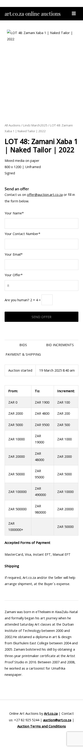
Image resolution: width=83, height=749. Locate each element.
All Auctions (13, 125)
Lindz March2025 (35, 125)
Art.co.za (51, 713)
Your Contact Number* (22, 233)
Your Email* (14, 254)
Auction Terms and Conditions (41, 726)
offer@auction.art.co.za (45, 194)
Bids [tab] (23, 344)
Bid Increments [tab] (60, 344)
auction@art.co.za (57, 720)
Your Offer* (14, 275)
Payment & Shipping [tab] (23, 354)
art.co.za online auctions (33, 13)
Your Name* (14, 213)
